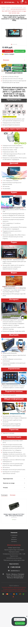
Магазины (14, 539)
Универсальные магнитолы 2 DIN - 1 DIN (14, 554)
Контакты (14, 541)
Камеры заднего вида (14, 547)
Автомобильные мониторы (14, 558)
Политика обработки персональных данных (14, 587)
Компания (14, 532)
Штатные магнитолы (14, 545)
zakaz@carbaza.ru (15, 570)
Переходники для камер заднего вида (14, 560)
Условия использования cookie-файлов (14, 589)
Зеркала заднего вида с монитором (14, 549)
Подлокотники (14, 556)
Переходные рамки (14, 552)
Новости (14, 537)
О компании (14, 535)
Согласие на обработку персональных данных (14, 591)
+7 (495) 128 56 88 (15, 567)
